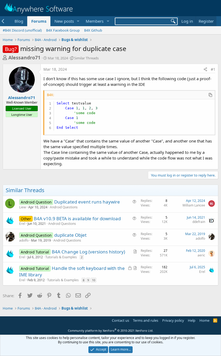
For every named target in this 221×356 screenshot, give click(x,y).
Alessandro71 (24, 57)
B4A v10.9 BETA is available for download (77, 218)
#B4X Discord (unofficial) (22, 30)
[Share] (205, 69)
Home (204, 320)
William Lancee (193, 205)
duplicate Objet (70, 235)
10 (93, 280)
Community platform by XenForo (110, 330)
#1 (213, 69)
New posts (64, 21)
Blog (19, 21)
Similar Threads (86, 58)
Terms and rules (145, 320)
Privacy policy (173, 320)
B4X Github (93, 30)
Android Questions (64, 207)
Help (191, 320)
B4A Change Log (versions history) (88, 252)
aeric (201, 255)
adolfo (24, 240)
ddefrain (198, 221)
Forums (38, 21)
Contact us (120, 320)
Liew (22, 207)
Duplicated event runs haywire (87, 202)
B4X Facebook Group (63, 30)
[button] (78, 21)
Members (94, 21)
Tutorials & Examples (61, 257)
